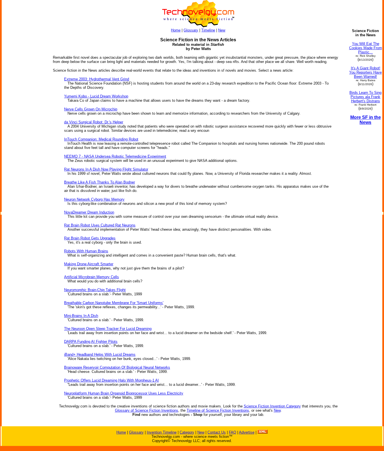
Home (175, 30)
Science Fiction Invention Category (272, 406)
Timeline (208, 30)
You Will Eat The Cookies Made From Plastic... (365, 48)
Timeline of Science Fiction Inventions (218, 410)
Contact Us (216, 432)
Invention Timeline (162, 432)
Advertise (246, 432)
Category (187, 432)
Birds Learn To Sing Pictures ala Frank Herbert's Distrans (365, 96)
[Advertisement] (24, 185)
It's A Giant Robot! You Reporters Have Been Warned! (365, 72)
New (221, 30)
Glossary (191, 30)
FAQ (232, 432)
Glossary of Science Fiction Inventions (146, 410)
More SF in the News (365, 120)
